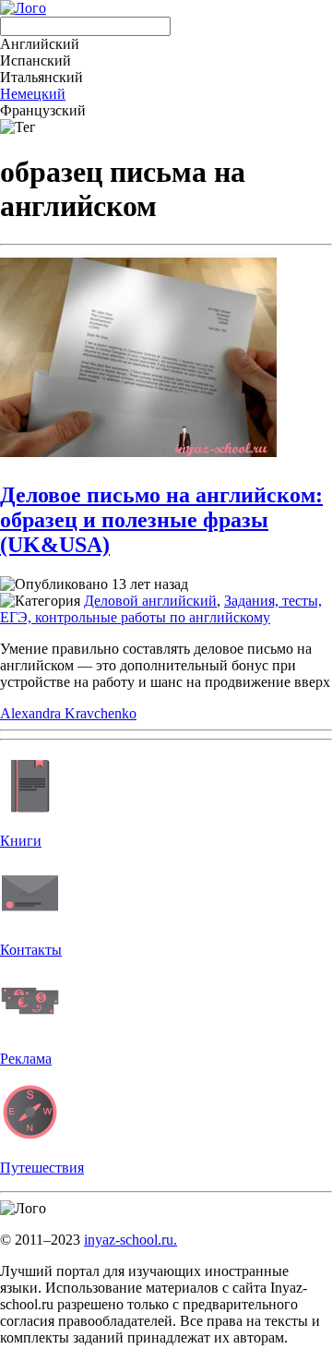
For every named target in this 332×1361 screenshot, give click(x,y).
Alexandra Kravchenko (68, 713)
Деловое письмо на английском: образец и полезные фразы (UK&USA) (161, 520)
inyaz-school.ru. (130, 1239)
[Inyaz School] (23, 8)
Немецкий (32, 94)
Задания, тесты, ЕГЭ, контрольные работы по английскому (161, 609)
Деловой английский (150, 600)
